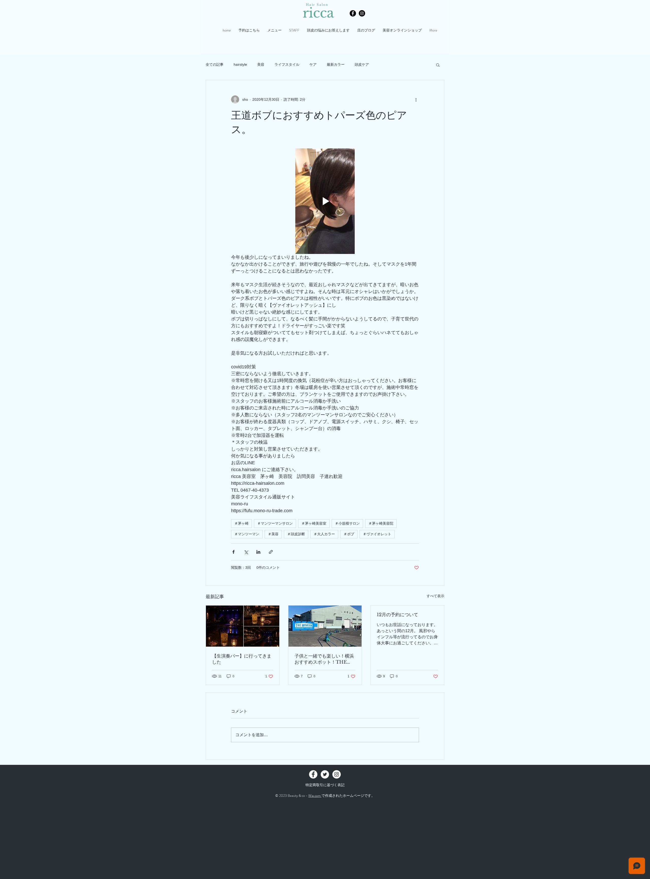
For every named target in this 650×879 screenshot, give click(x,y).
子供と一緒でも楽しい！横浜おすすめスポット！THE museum (324, 659)
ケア (313, 64)
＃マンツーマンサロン (275, 523)
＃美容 (273, 534)
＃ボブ (349, 534)
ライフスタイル (286, 64)
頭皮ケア (362, 64)
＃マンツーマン (246, 534)
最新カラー (336, 64)
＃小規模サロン (347, 523)
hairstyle (240, 64)
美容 (260, 64)
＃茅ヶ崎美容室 (313, 523)
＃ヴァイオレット (377, 534)
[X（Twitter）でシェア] (245, 551)
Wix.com (314, 795)
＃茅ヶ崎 (241, 523)
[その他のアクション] (416, 99)
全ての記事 (214, 64)
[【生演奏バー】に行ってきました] (242, 626)
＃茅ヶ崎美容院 (380, 523)
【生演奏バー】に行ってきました (241, 659)
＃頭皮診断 (296, 534)
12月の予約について (397, 614)
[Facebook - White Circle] (313, 774)
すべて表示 (435, 596)
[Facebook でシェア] (233, 551)
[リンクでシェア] (270, 551)
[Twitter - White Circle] (325, 774)
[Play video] (325, 201)
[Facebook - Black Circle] (353, 13)
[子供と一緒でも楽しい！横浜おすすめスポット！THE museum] (325, 626)
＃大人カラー (324, 534)
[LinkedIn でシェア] (258, 551)
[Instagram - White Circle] (336, 774)
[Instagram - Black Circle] (362, 13)
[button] (437, 65)
